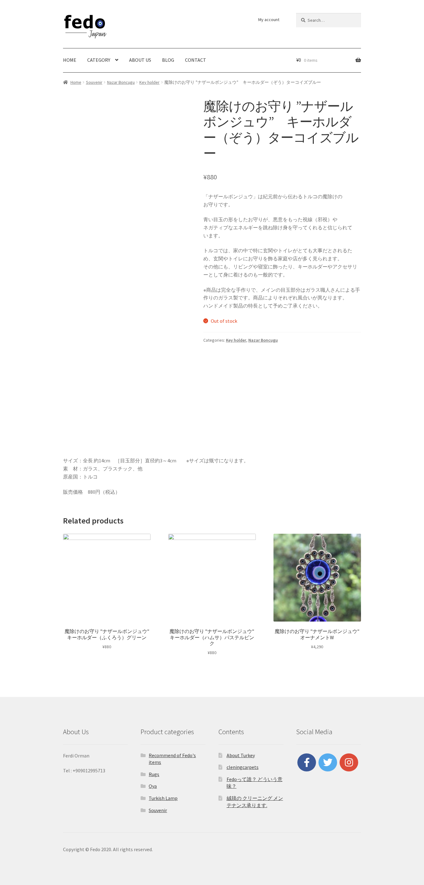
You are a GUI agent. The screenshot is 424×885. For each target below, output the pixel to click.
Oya (153, 786)
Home (75, 82)
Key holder (149, 82)
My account (268, 19)
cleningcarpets (243, 767)
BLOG (168, 60)
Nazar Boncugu (121, 82)
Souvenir (94, 82)
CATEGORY (98, 60)
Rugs (154, 774)
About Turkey (241, 755)
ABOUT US (140, 60)
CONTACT (195, 60)
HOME (69, 60)
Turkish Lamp (163, 798)
